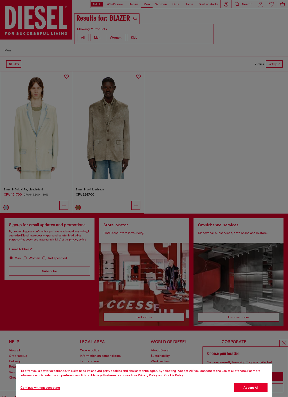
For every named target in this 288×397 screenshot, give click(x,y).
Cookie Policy (174, 375)
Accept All (250, 387)
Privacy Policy (148, 375)
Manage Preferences (106, 375)
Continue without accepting (40, 387)
